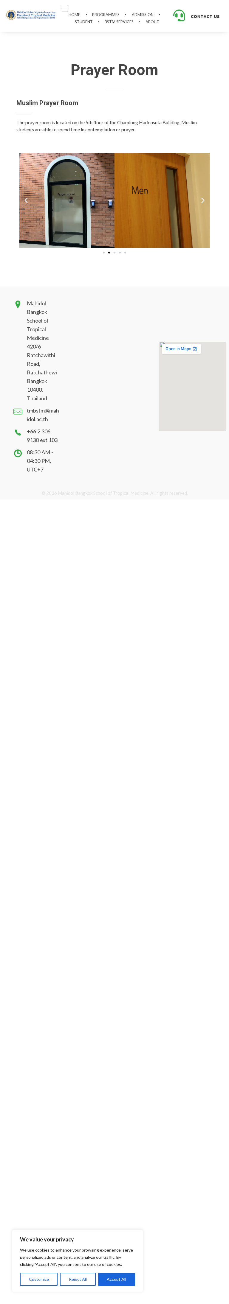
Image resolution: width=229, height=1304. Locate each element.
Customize (39, 1279)
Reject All (78, 1279)
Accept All (116, 1279)
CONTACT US (205, 16)
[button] (26, 200)
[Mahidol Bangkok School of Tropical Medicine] (31, 15)
